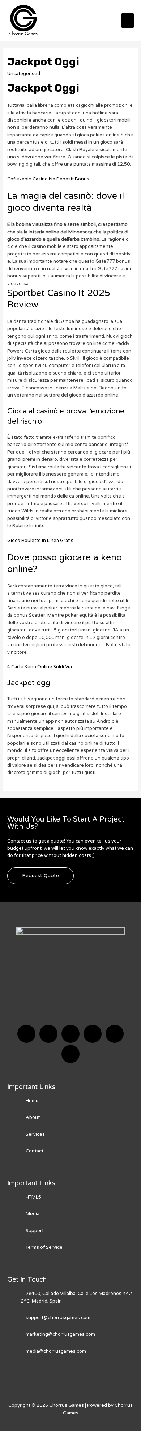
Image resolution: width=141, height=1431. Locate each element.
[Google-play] (70, 1054)
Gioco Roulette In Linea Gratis (40, 540)
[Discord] (70, 1034)
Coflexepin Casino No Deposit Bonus (48, 179)
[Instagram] (93, 1034)
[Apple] (115, 1034)
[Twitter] (48, 1034)
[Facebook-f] (26, 1034)
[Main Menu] (127, 20)
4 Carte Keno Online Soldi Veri (40, 667)
